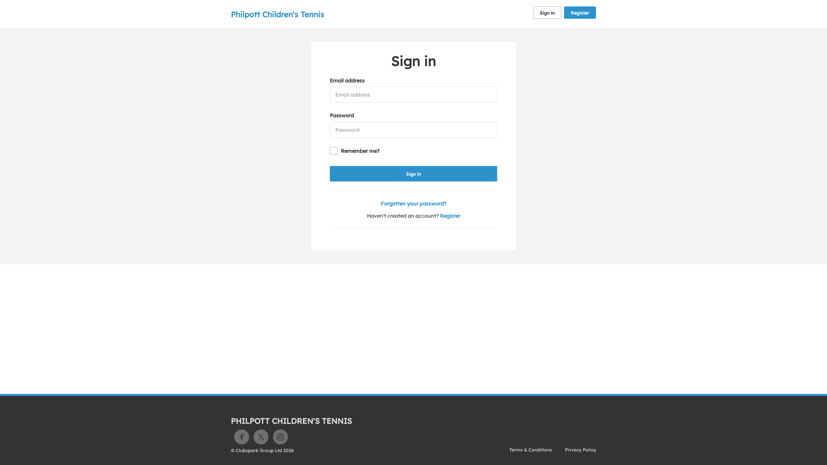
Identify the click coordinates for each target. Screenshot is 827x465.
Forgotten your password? (413, 203)
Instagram (280, 436)
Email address (347, 80)
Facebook (241, 436)
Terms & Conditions (530, 450)
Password (342, 115)
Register (580, 13)
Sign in (547, 13)
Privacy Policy (580, 450)
